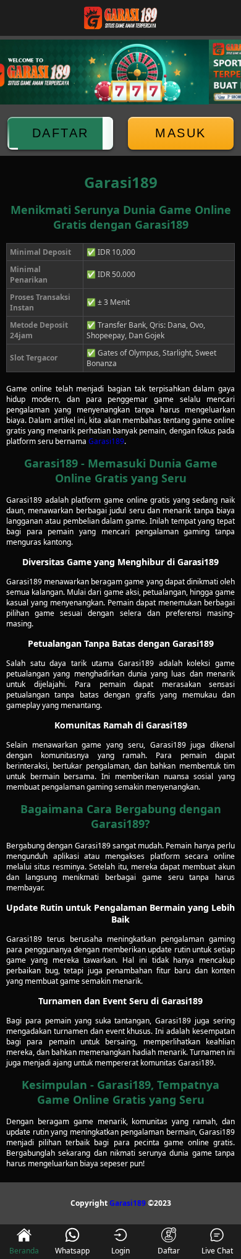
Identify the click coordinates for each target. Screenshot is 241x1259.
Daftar (60, 133)
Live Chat (217, 1250)
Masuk (180, 133)
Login (120, 1250)
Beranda (24, 1250)
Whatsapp (72, 1250)
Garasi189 (106, 441)
